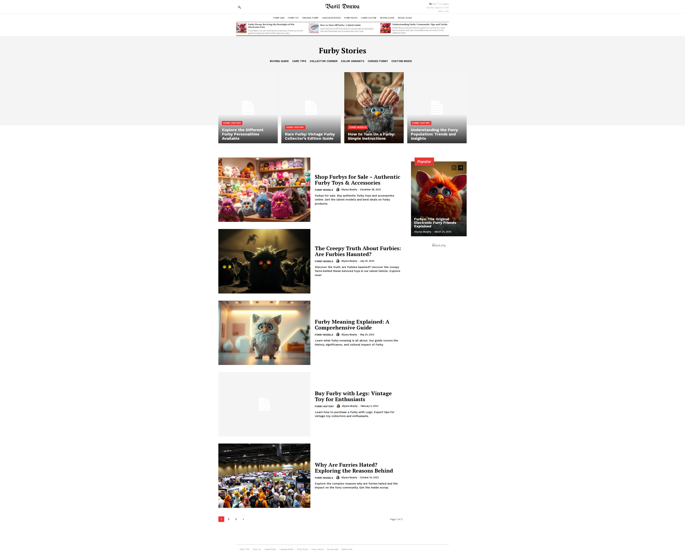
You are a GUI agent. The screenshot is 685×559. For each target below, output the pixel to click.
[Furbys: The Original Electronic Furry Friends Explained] (439, 198)
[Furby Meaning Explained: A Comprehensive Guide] (264, 333)
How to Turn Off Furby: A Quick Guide (340, 25)
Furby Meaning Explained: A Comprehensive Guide (352, 324)
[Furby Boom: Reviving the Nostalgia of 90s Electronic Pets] (241, 28)
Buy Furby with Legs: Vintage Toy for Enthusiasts (353, 396)
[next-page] (243, 519)
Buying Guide (279, 61)
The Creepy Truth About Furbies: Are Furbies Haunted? (358, 251)
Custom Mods (401, 61)
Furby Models (357, 127)
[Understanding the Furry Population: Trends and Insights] (437, 107)
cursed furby (378, 61)
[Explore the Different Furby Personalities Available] (248, 107)
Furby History (232, 123)
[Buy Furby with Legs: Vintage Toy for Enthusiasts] (264, 404)
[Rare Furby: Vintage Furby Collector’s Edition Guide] (311, 107)
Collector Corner (324, 61)
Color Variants (352, 61)
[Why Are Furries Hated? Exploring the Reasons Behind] (264, 476)
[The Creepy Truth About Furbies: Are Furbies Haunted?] (264, 261)
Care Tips (299, 61)
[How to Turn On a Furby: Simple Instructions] (374, 107)
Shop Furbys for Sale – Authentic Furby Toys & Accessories (357, 179)
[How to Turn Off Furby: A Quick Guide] (313, 28)
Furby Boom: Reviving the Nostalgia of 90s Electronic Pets (271, 25)
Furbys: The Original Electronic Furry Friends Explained (435, 222)
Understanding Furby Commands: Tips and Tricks (419, 24)
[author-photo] (338, 189)
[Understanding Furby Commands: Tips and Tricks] (385, 28)
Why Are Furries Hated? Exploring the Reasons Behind (354, 467)
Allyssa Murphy (349, 189)
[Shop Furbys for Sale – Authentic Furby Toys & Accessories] (264, 190)
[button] (239, 7)
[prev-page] (454, 167)
